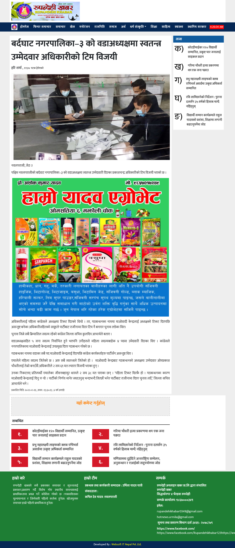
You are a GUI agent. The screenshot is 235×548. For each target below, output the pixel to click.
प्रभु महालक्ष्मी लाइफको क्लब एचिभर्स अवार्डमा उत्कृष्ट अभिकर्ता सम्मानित (204, 84)
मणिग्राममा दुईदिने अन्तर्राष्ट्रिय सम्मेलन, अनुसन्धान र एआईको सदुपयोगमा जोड (136, 461)
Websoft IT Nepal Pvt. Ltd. (126, 544)
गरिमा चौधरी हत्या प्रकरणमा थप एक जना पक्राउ (203, 68)
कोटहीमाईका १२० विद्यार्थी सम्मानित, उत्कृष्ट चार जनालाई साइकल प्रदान (204, 52)
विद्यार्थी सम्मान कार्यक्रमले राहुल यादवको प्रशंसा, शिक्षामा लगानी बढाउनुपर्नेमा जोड (204, 120)
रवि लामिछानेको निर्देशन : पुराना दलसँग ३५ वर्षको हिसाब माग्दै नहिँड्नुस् (204, 102)
